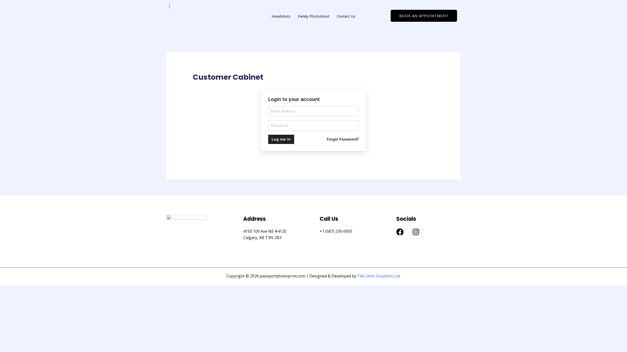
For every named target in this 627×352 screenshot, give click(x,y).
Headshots (281, 16)
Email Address (280, 108)
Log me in (281, 139)
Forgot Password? (343, 139)
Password (277, 122)
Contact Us (346, 16)
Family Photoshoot (313, 16)
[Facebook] (400, 232)
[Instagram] (416, 232)
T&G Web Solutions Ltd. (379, 276)
